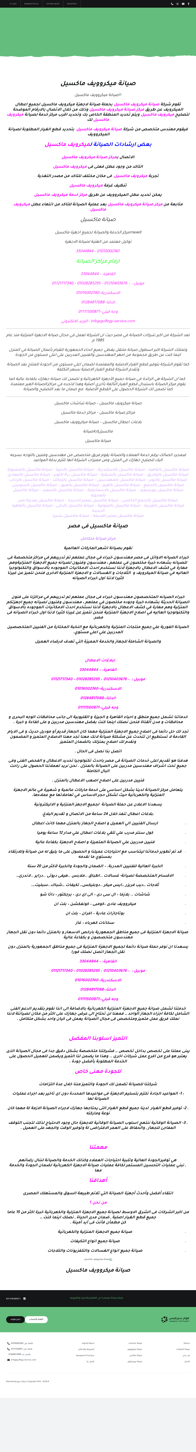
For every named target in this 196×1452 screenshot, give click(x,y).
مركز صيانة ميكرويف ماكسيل (135, 205)
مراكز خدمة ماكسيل (79, 413)
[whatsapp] (178, 4)
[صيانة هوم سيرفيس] (175, 1317)
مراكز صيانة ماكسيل (117, 413)
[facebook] (188, 4)
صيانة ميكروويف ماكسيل (98, 84)
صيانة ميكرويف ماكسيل (120, 404)
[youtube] (183, 4)
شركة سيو (22, 1382)
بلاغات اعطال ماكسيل (122, 422)
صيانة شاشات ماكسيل (75, 404)
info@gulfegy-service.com (113, 321)
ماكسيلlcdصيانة (98, 432)
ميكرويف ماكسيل (58, 105)
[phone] (172, 4)
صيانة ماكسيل (98, 441)
